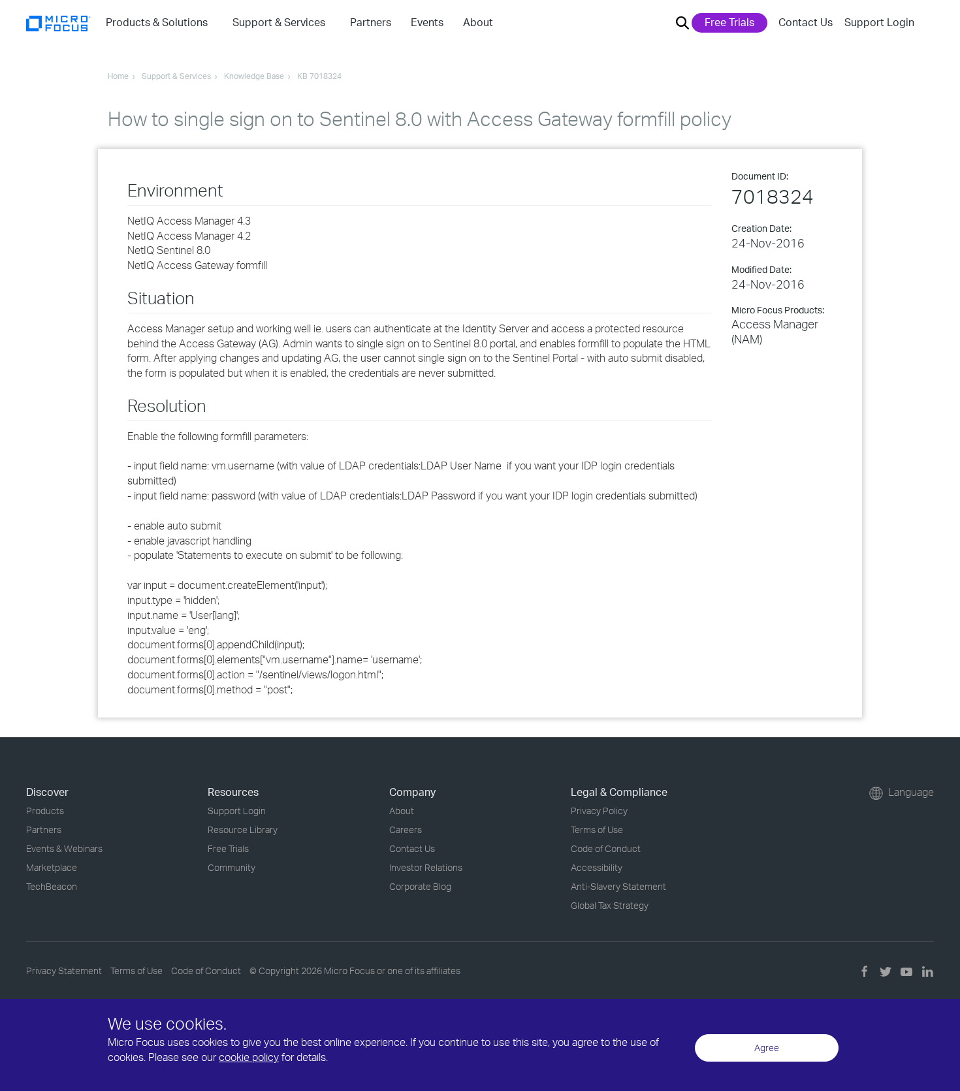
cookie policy (249, 1057)
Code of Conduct (606, 848)
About (401, 810)
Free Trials (729, 22)
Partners (43, 829)
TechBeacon (51, 886)
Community (231, 867)
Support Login (879, 22)
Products (45, 810)
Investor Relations (425, 867)
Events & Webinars (64, 848)
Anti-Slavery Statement (618, 886)
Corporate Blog (420, 886)
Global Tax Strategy (609, 905)
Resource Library (243, 829)
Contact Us (805, 22)
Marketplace (51, 867)
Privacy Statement (64, 970)
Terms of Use (597, 829)
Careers (405, 829)
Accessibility (596, 867)
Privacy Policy (599, 810)
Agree (766, 1047)
